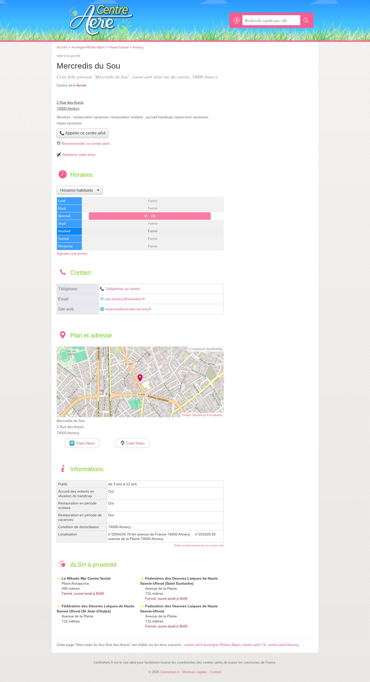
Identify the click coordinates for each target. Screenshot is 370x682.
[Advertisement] (271, 88)
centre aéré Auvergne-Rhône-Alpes (212, 645)
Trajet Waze (85, 443)
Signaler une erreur (72, 253)
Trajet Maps (135, 443)
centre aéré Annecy (283, 645)
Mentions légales (194, 672)
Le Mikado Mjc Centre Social (86, 578)
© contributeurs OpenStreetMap (205, 349)
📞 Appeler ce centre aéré (82, 133)
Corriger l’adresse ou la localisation (202, 415)
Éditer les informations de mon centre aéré (199, 545)
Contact (215, 672)
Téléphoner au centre (122, 289)
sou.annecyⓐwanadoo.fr (125, 299)
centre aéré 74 (254, 645)
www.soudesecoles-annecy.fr (128, 309)
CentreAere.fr (112, 20)
